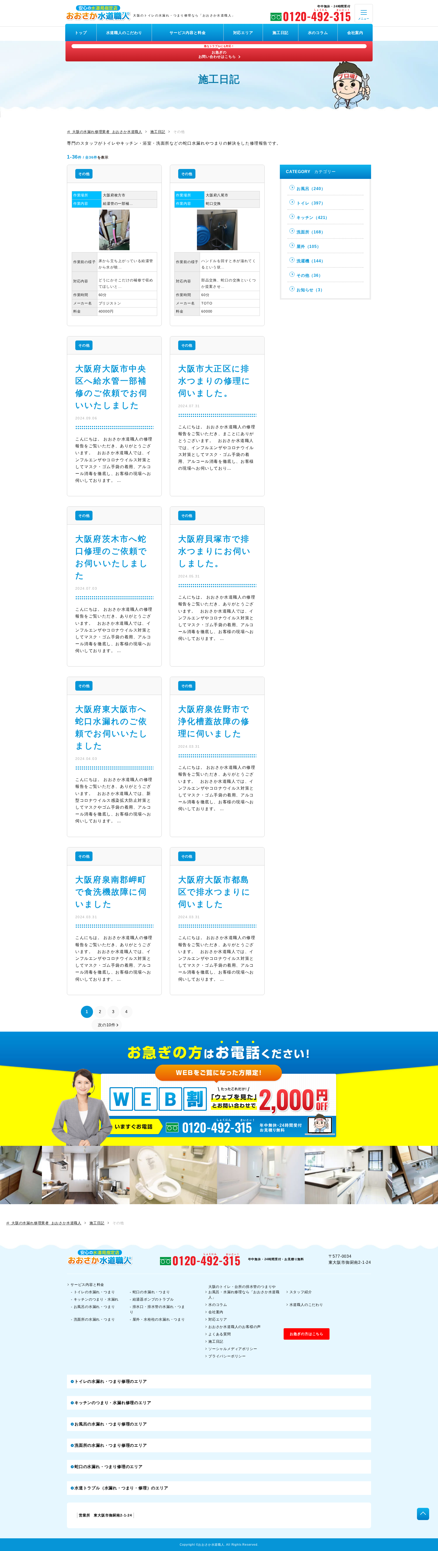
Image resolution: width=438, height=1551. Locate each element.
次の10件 (107, 1025)
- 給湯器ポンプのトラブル (152, 1299)
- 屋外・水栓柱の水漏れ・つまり (157, 1319)
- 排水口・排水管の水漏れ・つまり (157, 1309)
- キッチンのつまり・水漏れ (95, 1299)
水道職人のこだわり (124, 32)
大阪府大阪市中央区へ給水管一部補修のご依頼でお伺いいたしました (111, 387)
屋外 (309, 246)
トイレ (311, 203)
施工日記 (280, 32)
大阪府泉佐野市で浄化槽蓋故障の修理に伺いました (214, 721)
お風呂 (311, 188)
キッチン (313, 217)
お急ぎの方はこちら (306, 1334)
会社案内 (355, 32)
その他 (83, 174)
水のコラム (318, 32)
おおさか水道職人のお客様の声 (234, 1327)
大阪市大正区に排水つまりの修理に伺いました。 (214, 381)
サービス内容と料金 (188, 32)
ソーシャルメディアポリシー (232, 1349)
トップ (81, 32)
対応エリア (243, 32)
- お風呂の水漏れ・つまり (93, 1307)
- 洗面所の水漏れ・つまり (93, 1319)
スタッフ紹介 (300, 1292)
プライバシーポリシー (227, 1356)
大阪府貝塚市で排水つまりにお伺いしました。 (214, 551)
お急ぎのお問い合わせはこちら (217, 52)
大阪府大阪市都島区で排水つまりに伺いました (214, 892)
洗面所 (311, 232)
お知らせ (311, 290)
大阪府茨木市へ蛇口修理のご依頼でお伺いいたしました (112, 557)
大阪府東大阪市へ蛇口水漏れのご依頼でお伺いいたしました (111, 727)
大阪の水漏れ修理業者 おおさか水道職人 (107, 132)
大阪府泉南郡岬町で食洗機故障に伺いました (111, 892)
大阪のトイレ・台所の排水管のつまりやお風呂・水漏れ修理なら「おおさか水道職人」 (244, 1292)
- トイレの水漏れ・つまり (93, 1292)
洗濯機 (311, 261)
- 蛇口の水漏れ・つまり (150, 1292)
